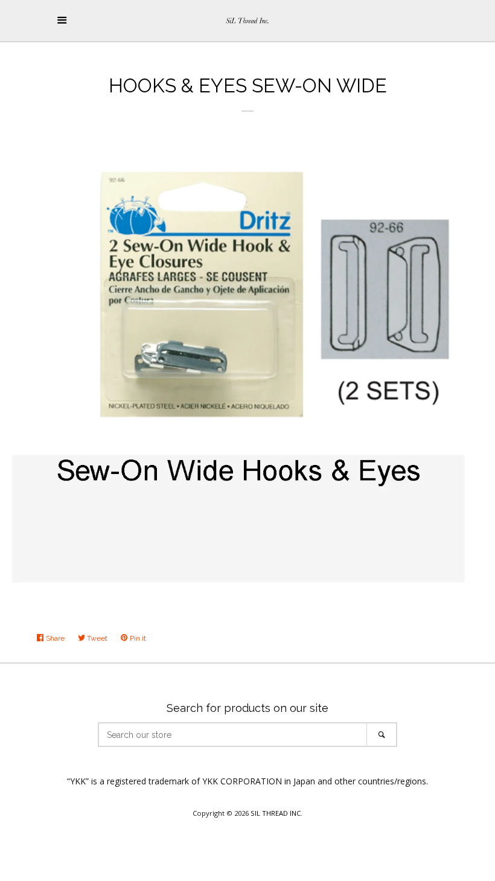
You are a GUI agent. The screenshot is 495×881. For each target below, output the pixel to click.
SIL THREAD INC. (276, 813)
